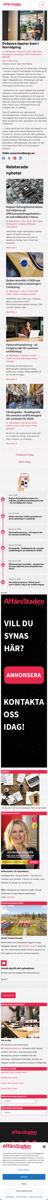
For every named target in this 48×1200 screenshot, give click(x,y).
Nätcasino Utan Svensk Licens (13, 1072)
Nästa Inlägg (25, 462)
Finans (34, 358)
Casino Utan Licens (9, 1088)
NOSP (26, 54)
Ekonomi (16, 358)
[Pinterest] (15, 158)
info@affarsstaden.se (12, 1048)
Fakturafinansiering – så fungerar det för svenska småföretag (22, 348)
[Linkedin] (20, 158)
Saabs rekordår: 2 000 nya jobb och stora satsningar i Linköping (23, 284)
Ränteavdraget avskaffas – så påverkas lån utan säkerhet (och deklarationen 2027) (26, 566)
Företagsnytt (7, 54)
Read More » (11, 247)
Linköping (22, 224)
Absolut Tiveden (29, 946)
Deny (24, 1184)
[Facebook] (3, 158)
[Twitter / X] (9, 158)
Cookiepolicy (10, 1197)
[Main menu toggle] (42, 4)
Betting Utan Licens (9, 1078)
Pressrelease (35, 54)
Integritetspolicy (22, 1197)
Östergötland (11, 227)
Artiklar (9, 358)
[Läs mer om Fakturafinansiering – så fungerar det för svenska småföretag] (24, 329)
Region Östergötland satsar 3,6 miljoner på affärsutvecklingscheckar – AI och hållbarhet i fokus (24, 212)
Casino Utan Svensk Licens (12, 1083)
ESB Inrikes (37, 52)
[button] (44, 1146)
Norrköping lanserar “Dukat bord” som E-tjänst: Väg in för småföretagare (26, 583)
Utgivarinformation (36, 1197)
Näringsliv (31, 224)
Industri (16, 294)
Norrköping (18, 54)
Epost (4, 979)
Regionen (6, 57)
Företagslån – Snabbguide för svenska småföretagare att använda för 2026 (23, 415)
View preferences (24, 1191)
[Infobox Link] (24, 793)
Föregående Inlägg (25, 454)
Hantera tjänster (23, 1169)
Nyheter (32, 294)
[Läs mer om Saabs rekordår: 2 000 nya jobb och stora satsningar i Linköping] (24, 264)
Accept (24, 1177)
